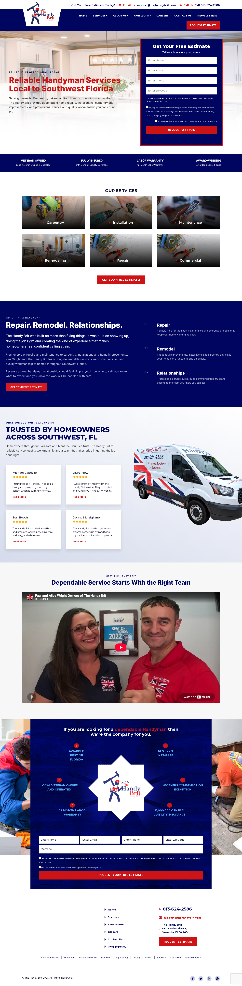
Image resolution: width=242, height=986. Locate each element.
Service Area (116, 924)
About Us (120, 15)
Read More (19, 496)
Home (83, 15)
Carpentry (55, 223)
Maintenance (190, 223)
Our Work (142, 15)
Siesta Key (175, 957)
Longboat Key (121, 957)
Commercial (190, 260)
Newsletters (207, 15)
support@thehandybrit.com (156, 5)
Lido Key (105, 957)
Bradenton (69, 957)
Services (99, 15)
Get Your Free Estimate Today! (93, 5)
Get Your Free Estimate (26, 387)
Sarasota (161, 957)
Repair (122, 260)
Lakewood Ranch (88, 957)
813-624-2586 (177, 909)
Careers (162, 15)
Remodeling (55, 260)
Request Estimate (203, 25)
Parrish (148, 957)
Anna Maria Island (50, 957)
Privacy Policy (117, 946)
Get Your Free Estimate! (121, 279)
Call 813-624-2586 (207, 5)
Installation (122, 223)
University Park (193, 957)
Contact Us (183, 15)
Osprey (136, 957)
